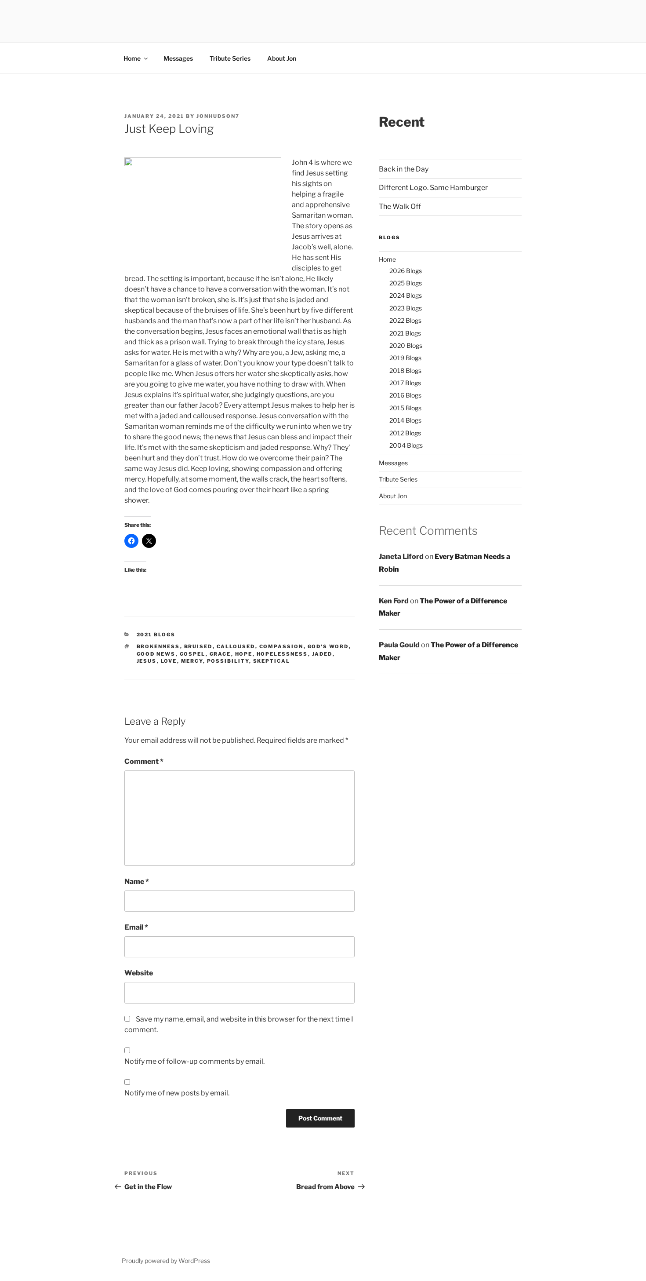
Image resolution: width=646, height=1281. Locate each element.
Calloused (236, 646)
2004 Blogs (406, 445)
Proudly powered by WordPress (166, 1260)
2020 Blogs (405, 345)
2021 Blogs (156, 634)
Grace (220, 654)
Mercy (192, 661)
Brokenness (158, 646)
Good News (156, 654)
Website (138, 973)
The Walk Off (400, 206)
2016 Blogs (405, 395)
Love (169, 661)
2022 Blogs (405, 320)
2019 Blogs (405, 357)
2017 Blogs (405, 383)
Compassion (281, 646)
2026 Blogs (405, 270)
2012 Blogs (405, 433)
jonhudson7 (218, 116)
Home (132, 58)
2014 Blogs (405, 420)
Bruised (198, 646)
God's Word (328, 646)
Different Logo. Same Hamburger (433, 187)
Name (136, 881)
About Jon (281, 58)
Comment (143, 761)
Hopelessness (282, 654)
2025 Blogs (405, 283)
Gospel (193, 654)
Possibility (228, 661)
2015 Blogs (405, 408)
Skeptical (271, 661)
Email (136, 927)
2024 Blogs (405, 295)
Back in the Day (403, 169)
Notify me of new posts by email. (176, 1093)
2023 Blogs (405, 308)
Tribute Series (230, 58)
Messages (178, 58)
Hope (244, 654)
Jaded (322, 654)
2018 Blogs (405, 370)
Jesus (147, 661)
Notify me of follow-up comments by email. (194, 1061)
